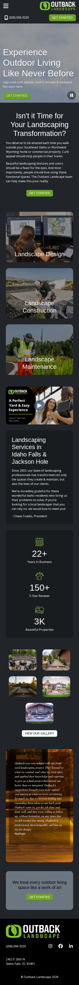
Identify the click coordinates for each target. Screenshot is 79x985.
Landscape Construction (39, 307)
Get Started (62, 17)
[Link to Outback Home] (58, 5)
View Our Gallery (39, 733)
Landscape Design (39, 254)
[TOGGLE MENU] (6, 6)
